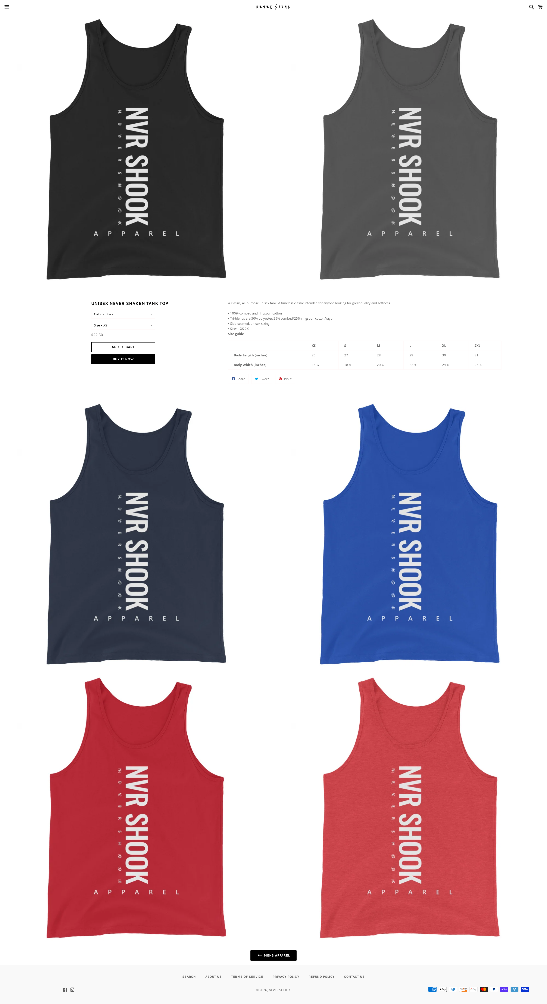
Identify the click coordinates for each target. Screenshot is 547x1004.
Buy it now (123, 359)
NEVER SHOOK (279, 990)
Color (98, 314)
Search (189, 977)
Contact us (354, 977)
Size (97, 325)
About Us (213, 977)
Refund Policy (322, 977)
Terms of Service (247, 977)
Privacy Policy (286, 977)
